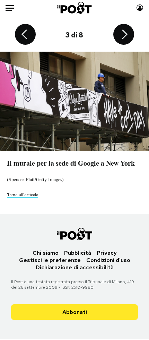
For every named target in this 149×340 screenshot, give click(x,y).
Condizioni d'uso (108, 260)
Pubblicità (77, 252)
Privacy (107, 252)
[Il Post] (74, 8)
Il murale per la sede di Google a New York (71, 163)
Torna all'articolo (22, 194)
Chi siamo (46, 252)
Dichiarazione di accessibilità (75, 267)
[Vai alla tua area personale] (139, 7)
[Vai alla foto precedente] (25, 35)
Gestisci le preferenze (50, 260)
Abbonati (74, 312)
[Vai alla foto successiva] (123, 35)
